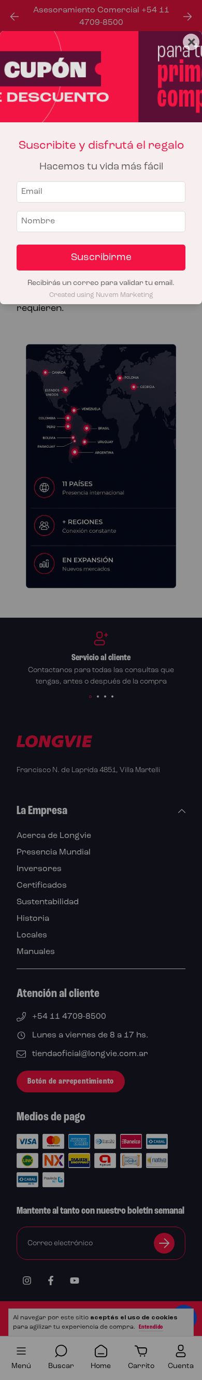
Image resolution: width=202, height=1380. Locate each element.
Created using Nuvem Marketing (101, 295)
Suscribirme (101, 257)
